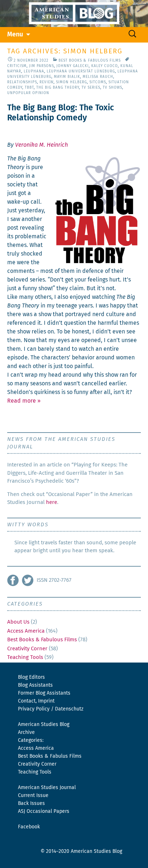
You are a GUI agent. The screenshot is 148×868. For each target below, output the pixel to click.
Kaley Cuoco (104, 66)
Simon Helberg (71, 82)
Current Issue (33, 795)
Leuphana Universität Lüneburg (81, 71)
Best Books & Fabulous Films (90, 60)
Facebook (29, 826)
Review (47, 82)
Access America (26, 631)
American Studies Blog (43, 724)
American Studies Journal (47, 787)
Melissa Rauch (98, 77)
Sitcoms (97, 82)
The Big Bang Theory (57, 87)
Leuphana (34, 71)
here (51, 502)
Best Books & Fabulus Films (50, 756)
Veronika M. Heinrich (41, 145)
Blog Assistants (35, 685)
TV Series (91, 87)
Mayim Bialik (67, 77)
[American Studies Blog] (74, 13)
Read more (24, 401)
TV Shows (112, 87)
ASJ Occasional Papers (43, 811)
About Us (18, 622)
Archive (26, 732)
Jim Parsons (41, 66)
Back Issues (31, 803)
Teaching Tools (25, 657)
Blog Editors (31, 677)
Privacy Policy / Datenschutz (50, 709)
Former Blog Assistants (44, 693)
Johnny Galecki (72, 66)
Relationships (22, 82)
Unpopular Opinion (28, 93)
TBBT (29, 87)
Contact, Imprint (36, 701)
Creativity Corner (27, 648)
